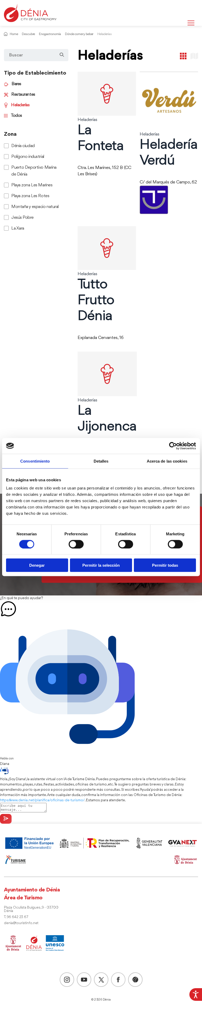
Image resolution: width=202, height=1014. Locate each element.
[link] (195, 994)
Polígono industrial (27, 156)
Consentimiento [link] (35, 461)
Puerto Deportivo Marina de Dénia (34, 171)
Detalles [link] (101, 461)
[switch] (76, 544)
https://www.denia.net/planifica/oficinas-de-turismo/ (42, 800)
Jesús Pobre (22, 217)
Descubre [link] (28, 34)
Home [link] (14, 34)
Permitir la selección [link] (101, 565)
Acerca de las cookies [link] (167, 461)
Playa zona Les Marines (31, 185)
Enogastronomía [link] (50, 34)
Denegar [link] (37, 565)
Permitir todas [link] (165, 565)
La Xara (17, 228)
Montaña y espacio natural (35, 207)
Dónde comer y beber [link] (79, 34)
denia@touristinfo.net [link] (21, 923)
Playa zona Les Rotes (30, 196)
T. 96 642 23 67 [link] (16, 917)
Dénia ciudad (23, 146)
